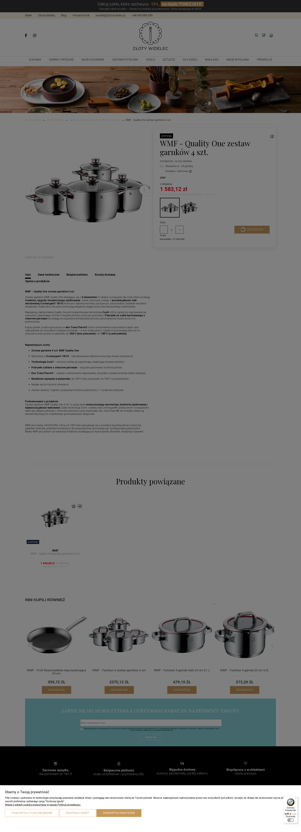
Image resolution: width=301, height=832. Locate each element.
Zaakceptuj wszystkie (119, 813)
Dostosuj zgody (77, 813)
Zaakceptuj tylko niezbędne (32, 813)
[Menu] (296, 798)
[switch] (291, 820)
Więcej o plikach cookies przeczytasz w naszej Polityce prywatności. (43, 804)
